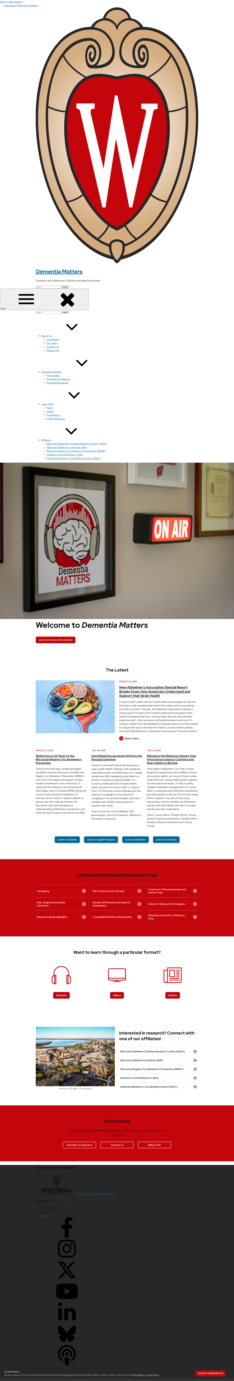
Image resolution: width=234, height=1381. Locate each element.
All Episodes (53, 375)
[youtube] (67, 1300)
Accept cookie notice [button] (210, 1373)
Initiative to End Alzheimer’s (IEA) (65, 454)
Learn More (47, 404)
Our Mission (53, 339)
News (50, 407)
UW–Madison (20, 5)
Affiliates (46, 440)
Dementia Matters (59, 271)
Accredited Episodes (58, 382)
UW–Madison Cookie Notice (146, 1375)
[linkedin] (67, 1321)
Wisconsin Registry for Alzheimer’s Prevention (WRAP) (76, 451)
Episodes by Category (58, 379)
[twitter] (67, 1279)
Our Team (52, 343)
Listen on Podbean (135, 839)
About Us (46, 335)
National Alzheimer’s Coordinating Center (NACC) (74, 458)
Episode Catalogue (51, 371)
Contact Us (53, 346)
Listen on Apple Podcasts (101, 839)
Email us (45, 1215)
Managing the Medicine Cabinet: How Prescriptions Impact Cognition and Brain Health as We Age (171, 759)
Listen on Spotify (67, 839)
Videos (50, 411)
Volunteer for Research (79, 1145)
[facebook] (67, 1236)
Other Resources (56, 418)
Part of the (95, 1193)
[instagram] (67, 1258)
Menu (3, 309)
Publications (53, 415)
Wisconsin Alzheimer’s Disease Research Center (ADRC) (77, 443)
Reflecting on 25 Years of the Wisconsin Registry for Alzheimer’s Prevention (59, 759)
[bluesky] (67, 1343)
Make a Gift (53, 350)
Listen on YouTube (166, 839)
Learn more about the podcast (55, 639)
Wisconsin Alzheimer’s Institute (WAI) (67, 447)
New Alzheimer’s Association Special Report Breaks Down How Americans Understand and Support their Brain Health (154, 691)
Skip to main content (11, 1)
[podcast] (67, 1364)
